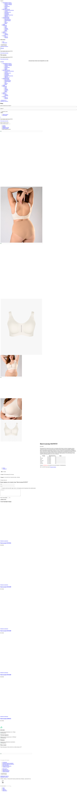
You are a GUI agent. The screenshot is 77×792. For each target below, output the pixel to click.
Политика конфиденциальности (8, 764)
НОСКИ (4, 35)
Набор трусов (7, 16)
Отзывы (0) (5, 468)
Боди (5, 21)
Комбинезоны (7, 6)
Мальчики (6, 34)
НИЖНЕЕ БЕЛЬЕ (6, 17)
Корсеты (6, 22)
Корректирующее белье (9, 14)
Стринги (6, 11)
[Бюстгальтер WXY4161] (28, 539)
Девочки (6, 33)
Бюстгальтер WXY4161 (5, 543)
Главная (4, 125)
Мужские (6, 37)
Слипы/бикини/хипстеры (9, 10)
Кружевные (7, 74)
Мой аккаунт (5, 768)
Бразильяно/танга (8, 12)
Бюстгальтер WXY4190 (5, 630)
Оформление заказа (6, 770)
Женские (6, 36)
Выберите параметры (4, 540)
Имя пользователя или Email (5, 105)
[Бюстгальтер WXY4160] (28, 670)
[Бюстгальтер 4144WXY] (28, 714)
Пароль (2, 108)
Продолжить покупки (4, 120)
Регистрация (5, 42)
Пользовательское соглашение (8, 763)
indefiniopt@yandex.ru (4, 46)
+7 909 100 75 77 (3, 100)
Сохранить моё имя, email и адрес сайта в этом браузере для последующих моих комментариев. (19, 488)
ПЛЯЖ (4, 24)
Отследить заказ (5, 769)
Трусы (6, 26)
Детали (4, 467)
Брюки (6, 90)
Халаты (6, 7)
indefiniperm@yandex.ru (4, 776)
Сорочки (6, 5)
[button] (0, 49)
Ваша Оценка (2, 497)
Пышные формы (8, 20)
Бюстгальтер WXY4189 (5, 586)
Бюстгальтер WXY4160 (5, 674)
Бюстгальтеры (7, 18)
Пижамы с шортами (8, 4)
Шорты (6, 8)
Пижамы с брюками (8, 3)
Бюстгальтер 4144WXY (5, 718)
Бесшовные (7, 73)
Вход (3, 41)
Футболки (6, 29)
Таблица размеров (6, 771)
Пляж (6, 27)
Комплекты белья (8, 19)
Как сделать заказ (6, 765)
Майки (6, 23)
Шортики (6, 15)
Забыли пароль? (5, 114)
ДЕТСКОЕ (4, 32)
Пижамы (6, 28)
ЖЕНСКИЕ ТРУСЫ (6, 9)
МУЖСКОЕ (5, 25)
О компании (5, 762)
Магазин (4, 126)
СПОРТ (4, 31)
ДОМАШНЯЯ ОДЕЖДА (7, 2)
